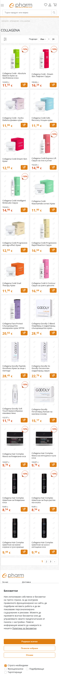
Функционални (15, 668)
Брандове (14, 21)
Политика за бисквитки (24, 628)
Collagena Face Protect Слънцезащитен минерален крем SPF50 (13, 325)
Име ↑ (43, 39)
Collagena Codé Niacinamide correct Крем (43, 202)
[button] (4, 5)
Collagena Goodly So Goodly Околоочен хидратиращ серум (41, 368)
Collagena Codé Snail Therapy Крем (11, 284)
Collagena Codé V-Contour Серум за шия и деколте (43, 284)
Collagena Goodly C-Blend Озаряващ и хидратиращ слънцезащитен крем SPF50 (43, 325)
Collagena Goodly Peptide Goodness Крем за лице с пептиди (14, 368)
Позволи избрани (29, 648)
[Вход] (50, 6)
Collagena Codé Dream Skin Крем (14, 160)
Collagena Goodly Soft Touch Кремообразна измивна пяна (12, 411)
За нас (5, 582)
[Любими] (45, 5)
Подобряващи (36, 668)
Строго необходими (17, 665)
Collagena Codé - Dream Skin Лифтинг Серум (42, 75)
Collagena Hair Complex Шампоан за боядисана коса (13, 500)
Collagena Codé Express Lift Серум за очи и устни (44, 159)
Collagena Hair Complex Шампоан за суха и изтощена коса (42, 544)
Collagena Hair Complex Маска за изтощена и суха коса (44, 455)
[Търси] (54, 12)
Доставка (26, 582)
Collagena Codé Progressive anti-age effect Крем (14, 244)
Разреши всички (29, 641)
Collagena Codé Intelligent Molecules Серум (14, 201)
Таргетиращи (14, 672)
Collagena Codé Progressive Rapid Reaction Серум (44, 244)
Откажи (29, 655)
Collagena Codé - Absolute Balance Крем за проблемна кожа (14, 75)
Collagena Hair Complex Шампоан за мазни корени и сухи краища (13, 544)
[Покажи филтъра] (5, 39)
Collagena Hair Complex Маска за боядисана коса (14, 455)
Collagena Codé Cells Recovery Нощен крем (42, 119)
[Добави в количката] (24, 85)
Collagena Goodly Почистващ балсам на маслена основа (42, 411)
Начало (5, 21)
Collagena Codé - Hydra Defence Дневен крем (12, 119)
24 (53, 39)
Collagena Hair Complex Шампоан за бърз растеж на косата (44, 500)
